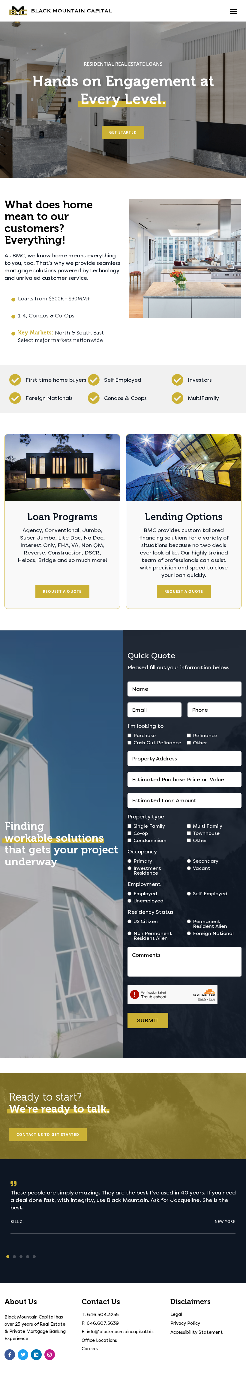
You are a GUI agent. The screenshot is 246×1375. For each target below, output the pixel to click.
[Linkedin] (36, 1354)
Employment (144, 884)
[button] (233, 11)
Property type (146, 816)
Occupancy (142, 851)
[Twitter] (23, 1354)
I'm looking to (146, 726)
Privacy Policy (185, 1323)
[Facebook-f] (9, 1354)
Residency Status (150, 912)
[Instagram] (49, 1354)
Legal (176, 1314)
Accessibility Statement (196, 1332)
